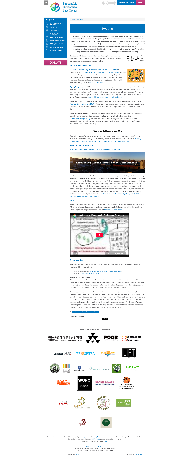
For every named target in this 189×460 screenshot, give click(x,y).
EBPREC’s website (96, 82)
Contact (88, 446)
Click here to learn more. (113, 210)
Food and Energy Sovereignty (55, 34)
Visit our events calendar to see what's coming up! (112, 141)
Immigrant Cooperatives (57, 40)
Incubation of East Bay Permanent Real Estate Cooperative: (94, 70)
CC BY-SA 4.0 (95, 439)
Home (73, 19)
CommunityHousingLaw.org (80, 119)
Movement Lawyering (56, 51)
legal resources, (100, 437)
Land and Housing (94, 311)
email (77, 454)
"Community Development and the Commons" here (105, 271)
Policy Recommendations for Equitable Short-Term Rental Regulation (95, 150)
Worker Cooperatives (56, 37)
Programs (80, 19)
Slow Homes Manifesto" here (90, 273)
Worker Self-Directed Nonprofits (56, 44)
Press (95, 446)
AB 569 (72, 200)
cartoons (85, 437)
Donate (140, 2)
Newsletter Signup (126, 2)
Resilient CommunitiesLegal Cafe (56, 24)
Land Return (53, 27)
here (105, 441)
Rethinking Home (76, 311)
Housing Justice (54, 30)
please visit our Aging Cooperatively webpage (105, 97)
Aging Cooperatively (78, 87)
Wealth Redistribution (56, 47)
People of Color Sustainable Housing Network (102, 72)
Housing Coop (85, 311)
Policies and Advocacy (81, 145)
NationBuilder (138, 454)
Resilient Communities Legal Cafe (82, 104)
